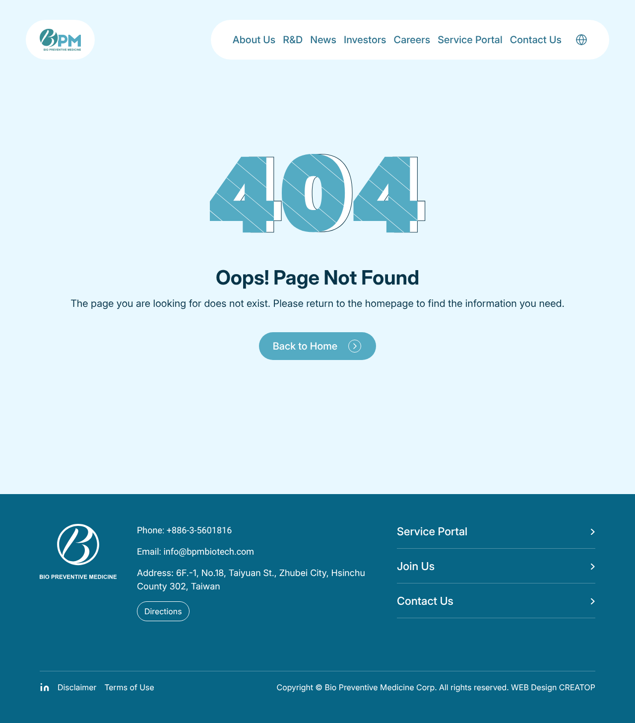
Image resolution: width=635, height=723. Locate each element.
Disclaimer (77, 687)
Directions (163, 611)
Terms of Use (129, 687)
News (323, 40)
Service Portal (470, 40)
